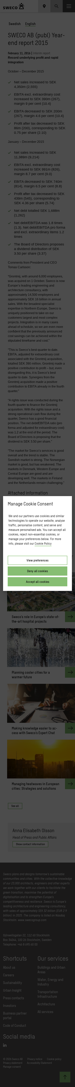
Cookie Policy (43, 543)
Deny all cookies (37, 571)
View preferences (37, 560)
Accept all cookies (37, 581)
